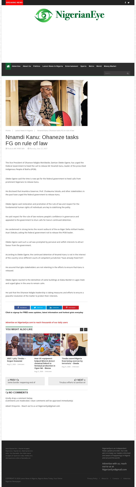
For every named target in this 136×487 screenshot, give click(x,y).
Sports (83, 66)
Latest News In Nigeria (52, 66)
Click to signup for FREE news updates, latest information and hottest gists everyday (44, 312)
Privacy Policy (92, 478)
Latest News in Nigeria (24, 130)
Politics (36, 66)
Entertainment (71, 66)
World (99, 66)
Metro (91, 66)
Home (8, 130)
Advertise (16, 66)
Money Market (110, 66)
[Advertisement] (68, 44)
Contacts (116, 478)
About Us (27, 66)
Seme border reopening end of (21, 382)
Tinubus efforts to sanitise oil (72, 382)
